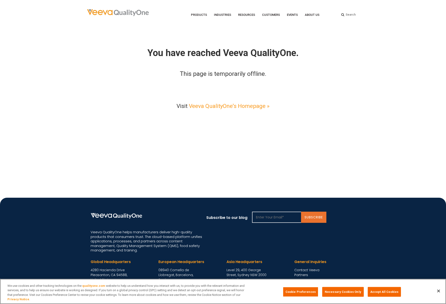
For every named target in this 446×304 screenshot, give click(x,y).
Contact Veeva (306, 270)
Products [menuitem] (199, 15)
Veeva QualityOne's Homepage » (229, 106)
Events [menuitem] (292, 15)
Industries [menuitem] (222, 15)
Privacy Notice (18, 299)
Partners (301, 275)
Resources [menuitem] (246, 15)
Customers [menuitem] (271, 15)
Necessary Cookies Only (343, 292)
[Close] (438, 291)
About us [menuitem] (312, 15)
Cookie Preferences (300, 292)
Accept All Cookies (384, 292)
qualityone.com (93, 285)
